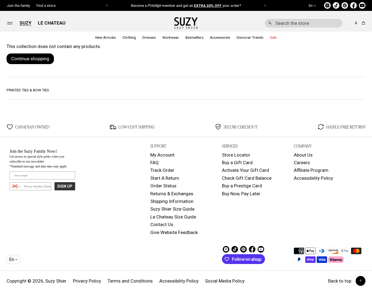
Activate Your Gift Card (245, 170)
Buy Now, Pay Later (241, 193)
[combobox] (303, 23)
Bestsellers (194, 37)
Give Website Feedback (174, 232)
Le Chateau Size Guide (173, 217)
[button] (303, 23)
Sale (273, 37)
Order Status (163, 185)
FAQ (154, 162)
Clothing (129, 37)
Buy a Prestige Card (242, 185)
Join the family (18, 5)
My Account (162, 155)
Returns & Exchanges (171, 193)
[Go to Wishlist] (348, 23)
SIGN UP (64, 186)
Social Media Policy (225, 281)
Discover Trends (250, 37)
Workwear (170, 37)
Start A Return (164, 178)
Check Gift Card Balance (247, 178)
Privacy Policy (87, 281)
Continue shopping (30, 58)
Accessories (220, 37)
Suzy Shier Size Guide (172, 209)
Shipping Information (171, 201)
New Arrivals (105, 37)
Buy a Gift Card (237, 162)
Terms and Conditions (130, 281)
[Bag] (362, 23)
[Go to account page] (356, 23)
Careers (302, 162)
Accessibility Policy (313, 178)
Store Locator (236, 155)
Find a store (46, 5)
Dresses (149, 37)
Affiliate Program (311, 170)
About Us (303, 155)
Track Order (162, 170)
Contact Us (161, 224)
